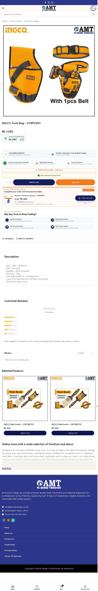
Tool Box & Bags (31, 21)
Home (5, 21)
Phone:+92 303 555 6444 (16, 514)
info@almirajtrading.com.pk (17, 507)
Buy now (75, 182)
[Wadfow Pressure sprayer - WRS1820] (8, 200)
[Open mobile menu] (3, 8)
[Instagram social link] (49, 2)
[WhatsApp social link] (52, 2)
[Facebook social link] (45, 2)
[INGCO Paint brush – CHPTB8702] (25, 398)
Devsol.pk (68, 568)
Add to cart (34, 182)
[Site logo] (49, 8)
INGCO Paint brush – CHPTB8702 (19, 424)
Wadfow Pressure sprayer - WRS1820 (29, 195)
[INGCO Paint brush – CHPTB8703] (73, 398)
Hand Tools (15, 21)
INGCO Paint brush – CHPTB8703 (66, 424)
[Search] (93, 14)
